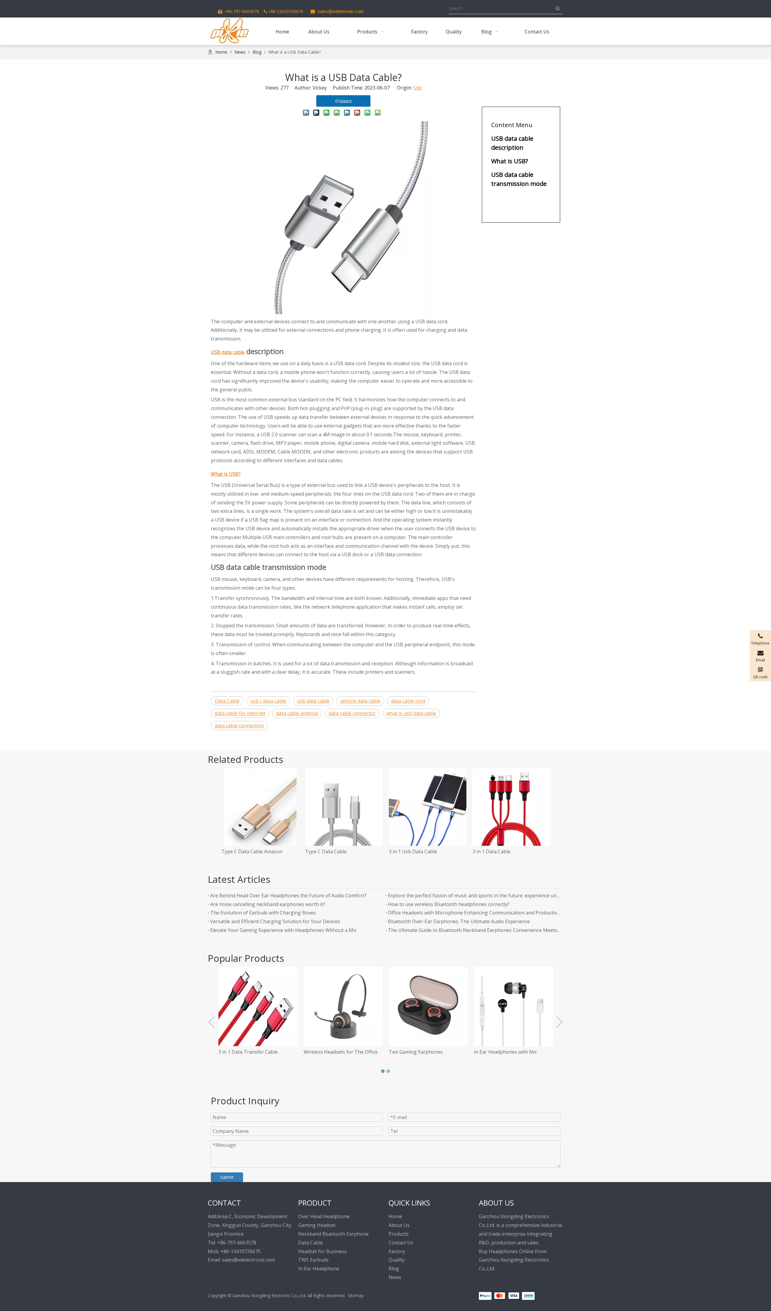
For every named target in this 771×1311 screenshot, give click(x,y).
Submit (227, 1177)
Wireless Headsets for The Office (261, 1052)
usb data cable (313, 701)
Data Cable (227, 701)
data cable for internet (240, 713)
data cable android (297, 713)
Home (395, 1216)
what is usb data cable (411, 713)
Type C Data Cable (326, 851)
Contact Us (401, 1242)
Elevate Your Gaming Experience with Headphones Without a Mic (283, 930)
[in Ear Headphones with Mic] (433, 1006)
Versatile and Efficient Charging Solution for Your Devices (275, 921)
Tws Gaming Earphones (336, 1052)
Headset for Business (322, 1251)
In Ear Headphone (318, 1268)
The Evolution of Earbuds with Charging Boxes (263, 912)
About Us (399, 1225)
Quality (396, 1259)
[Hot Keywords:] (557, 8)
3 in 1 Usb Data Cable (413, 851)
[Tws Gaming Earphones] (348, 1006)
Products (399, 1234)
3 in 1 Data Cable (491, 851)
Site (417, 87)
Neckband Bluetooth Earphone (333, 1234)
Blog (394, 1268)
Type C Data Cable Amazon (251, 851)
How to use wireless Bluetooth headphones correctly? (449, 904)
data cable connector (352, 713)
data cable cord (408, 701)
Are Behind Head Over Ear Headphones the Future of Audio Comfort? (288, 895)
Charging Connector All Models (514, 1052)
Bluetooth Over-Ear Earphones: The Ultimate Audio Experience (459, 921)
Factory (397, 1251)
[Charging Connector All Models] (519, 1006)
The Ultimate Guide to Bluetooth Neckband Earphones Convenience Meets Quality (474, 930)
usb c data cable (268, 701)
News (395, 1277)
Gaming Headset (317, 1225)
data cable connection (239, 725)
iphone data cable (360, 701)
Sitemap (356, 1295)
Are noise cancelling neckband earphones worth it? (267, 904)
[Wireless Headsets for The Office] (263, 1006)
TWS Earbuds (313, 1259)
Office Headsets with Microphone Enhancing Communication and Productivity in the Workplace (474, 912)
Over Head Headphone (324, 1216)
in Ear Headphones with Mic (425, 1052)
